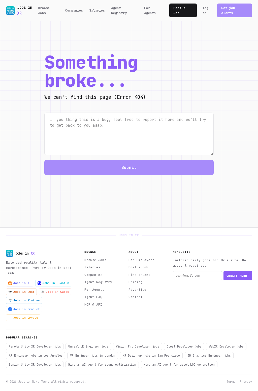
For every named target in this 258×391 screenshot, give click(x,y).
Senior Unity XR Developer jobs (35, 365)
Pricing (135, 282)
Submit (129, 167)
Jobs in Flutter (26, 300)
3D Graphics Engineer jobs (209, 356)
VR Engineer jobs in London (92, 356)
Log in (206, 10)
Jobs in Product (26, 309)
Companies (74, 10)
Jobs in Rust (24, 292)
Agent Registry (119, 10)
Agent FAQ (93, 297)
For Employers (141, 260)
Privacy (246, 382)
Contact (135, 297)
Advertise (137, 289)
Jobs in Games (57, 292)
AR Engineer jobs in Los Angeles (35, 356)
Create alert (238, 275)
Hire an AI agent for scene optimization (102, 365)
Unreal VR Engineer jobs (88, 347)
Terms (231, 382)
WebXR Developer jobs (226, 347)
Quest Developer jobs (184, 347)
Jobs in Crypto (25, 317)
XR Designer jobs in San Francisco (151, 356)
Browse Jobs (44, 10)
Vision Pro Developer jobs (137, 347)
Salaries (97, 10)
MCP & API (93, 304)
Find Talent (139, 275)
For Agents (150, 10)
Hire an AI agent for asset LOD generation (179, 365)
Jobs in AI (22, 283)
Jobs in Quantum (56, 283)
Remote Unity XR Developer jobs (35, 347)
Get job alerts (228, 10)
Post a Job (179, 10)
